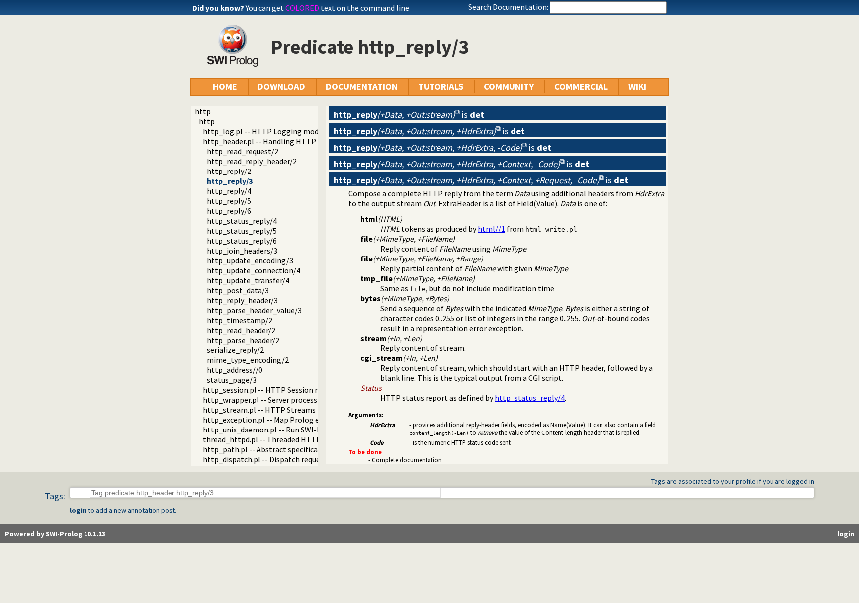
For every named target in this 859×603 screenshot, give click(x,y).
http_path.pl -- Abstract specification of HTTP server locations (311, 449)
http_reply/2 (229, 171)
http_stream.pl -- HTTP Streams (259, 410)
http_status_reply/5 (242, 231)
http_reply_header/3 (242, 300)
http (203, 111)
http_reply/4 (229, 191)
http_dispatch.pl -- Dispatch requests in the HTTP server (299, 459)
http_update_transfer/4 (248, 280)
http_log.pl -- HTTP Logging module (266, 131)
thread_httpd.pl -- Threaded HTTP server (273, 439)
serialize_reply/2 (235, 350)
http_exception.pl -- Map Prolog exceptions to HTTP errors (304, 420)
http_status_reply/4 (242, 221)
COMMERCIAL (581, 86)
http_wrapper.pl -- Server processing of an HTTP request (299, 400)
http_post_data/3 (238, 290)
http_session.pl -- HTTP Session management (282, 390)
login (78, 510)
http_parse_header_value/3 (254, 310)
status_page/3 (232, 380)
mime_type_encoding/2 (248, 360)
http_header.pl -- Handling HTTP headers (273, 141)
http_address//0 (234, 370)
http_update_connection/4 (253, 270)
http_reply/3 (230, 181)
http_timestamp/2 (239, 320)
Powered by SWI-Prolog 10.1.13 (55, 533)
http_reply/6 (229, 211)
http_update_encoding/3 (250, 260)
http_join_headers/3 (242, 251)
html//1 (491, 229)
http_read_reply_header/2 (252, 161)
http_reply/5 (229, 201)
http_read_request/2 (242, 151)
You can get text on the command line (327, 8)
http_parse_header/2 (243, 340)
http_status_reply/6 (242, 241)
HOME (225, 86)
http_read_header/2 (241, 330)
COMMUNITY (509, 86)
